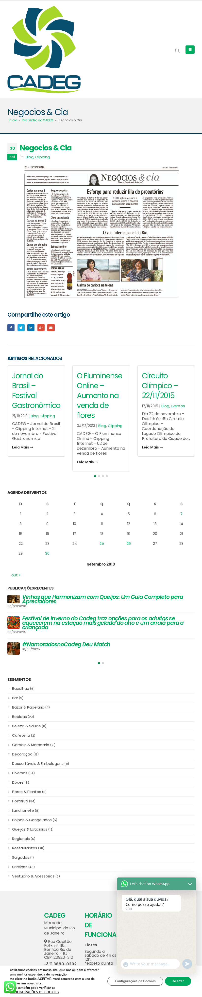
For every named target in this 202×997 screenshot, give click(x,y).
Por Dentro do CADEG (37, 120)
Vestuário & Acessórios (36, 873)
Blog (30, 157)
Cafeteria (23, 732)
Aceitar (178, 981)
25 (102, 543)
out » (15, 575)
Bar (17, 694)
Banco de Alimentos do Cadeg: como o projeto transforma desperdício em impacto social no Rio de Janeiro (96, 621)
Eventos (113, 406)
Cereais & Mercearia (33, 741)
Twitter (21, 327)
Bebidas (23, 713)
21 (62, 961)
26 (129, 543)
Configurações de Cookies (135, 981)
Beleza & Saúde (29, 723)
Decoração (25, 751)
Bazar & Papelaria (31, 704)
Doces (20, 779)
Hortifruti (23, 798)
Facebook (11, 327)
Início (13, 120)
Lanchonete (25, 807)
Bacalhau (23, 685)
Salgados (23, 854)
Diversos (23, 770)
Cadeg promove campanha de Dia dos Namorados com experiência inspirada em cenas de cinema (94, 599)
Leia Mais (21, 462)
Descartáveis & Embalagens (40, 760)
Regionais (23, 835)
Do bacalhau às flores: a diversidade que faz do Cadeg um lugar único (103, 642)
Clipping (42, 157)
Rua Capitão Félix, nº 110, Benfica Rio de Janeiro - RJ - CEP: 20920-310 (58, 946)
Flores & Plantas (29, 788)
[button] (95, 476)
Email (50, 327)
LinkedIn (30, 327)
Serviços (23, 863)
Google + (41, 327)
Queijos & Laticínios (32, 826)
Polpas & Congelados (34, 816)
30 (47, 553)
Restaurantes (28, 845)
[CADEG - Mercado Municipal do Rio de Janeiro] (44, 49)
